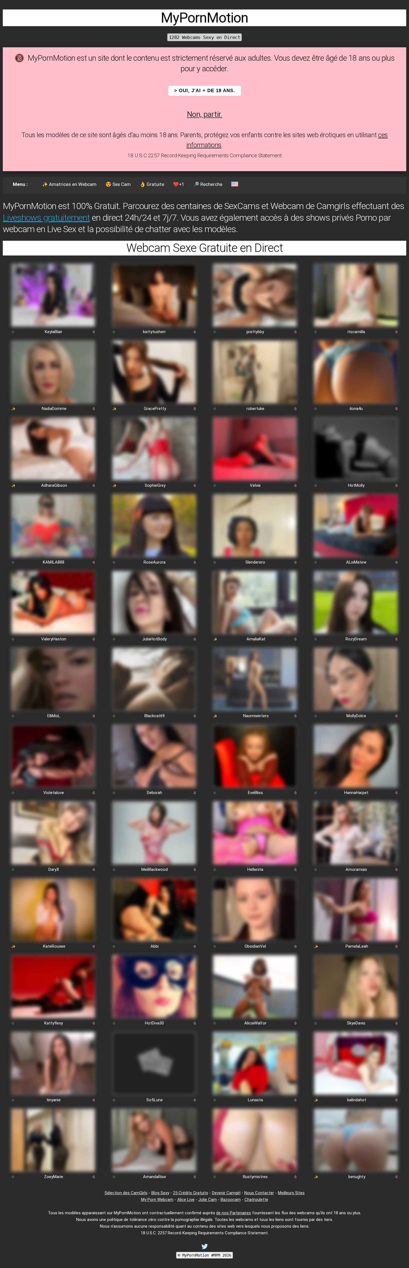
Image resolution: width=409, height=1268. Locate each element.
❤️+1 (178, 184)
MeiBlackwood (154, 869)
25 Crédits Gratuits (190, 1192)
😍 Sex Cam (118, 184)
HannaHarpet (356, 792)
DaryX (53, 869)
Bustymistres (255, 1176)
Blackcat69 (154, 715)
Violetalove (53, 792)
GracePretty (155, 408)
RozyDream (356, 639)
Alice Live (185, 1199)
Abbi (155, 946)
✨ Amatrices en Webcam (69, 184)
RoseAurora (155, 562)
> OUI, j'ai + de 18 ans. (204, 90)
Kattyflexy (53, 1023)
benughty (356, 1176)
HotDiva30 (154, 1023)
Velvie (255, 485)
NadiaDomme (54, 408)
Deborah (154, 792)
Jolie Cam (207, 1199)
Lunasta (255, 1099)
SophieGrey (155, 485)
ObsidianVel (255, 946)
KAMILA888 (53, 562)
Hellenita (255, 869)
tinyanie (53, 1099)
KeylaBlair (53, 331)
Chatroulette (256, 1199)
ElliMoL (53, 715)
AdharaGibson (54, 485)
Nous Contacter (259, 1192)
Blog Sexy (160, 1192)
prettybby (255, 331)
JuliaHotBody (154, 639)
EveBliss (255, 792)
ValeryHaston (53, 639)
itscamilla (356, 331)
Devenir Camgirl (226, 1192)
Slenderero (255, 562)
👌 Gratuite (152, 184)
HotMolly (356, 485)
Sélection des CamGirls (126, 1192)
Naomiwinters (256, 715)
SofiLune (154, 1099)
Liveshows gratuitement (46, 217)
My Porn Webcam (157, 1199)
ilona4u (356, 408)
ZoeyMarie (53, 1176)
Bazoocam (231, 1199)
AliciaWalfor (255, 1023)
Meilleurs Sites (291, 1192)
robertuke (255, 408)
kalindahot (356, 1099)
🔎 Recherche (207, 184)
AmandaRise (154, 1176)
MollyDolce (356, 715)
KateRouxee (54, 946)
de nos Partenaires (233, 1212)
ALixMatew (356, 562)
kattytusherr (154, 331)
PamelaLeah (357, 946)
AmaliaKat (256, 639)
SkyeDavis (356, 1023)
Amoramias (356, 869)
